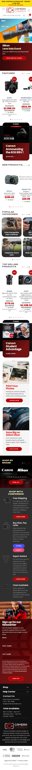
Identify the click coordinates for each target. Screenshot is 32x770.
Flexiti (18, 550)
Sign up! (16, 678)
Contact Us (9, 696)
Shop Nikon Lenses (14, 58)
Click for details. (16, 5)
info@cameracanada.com (12, 704)
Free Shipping (20, 498)
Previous (23, 73)
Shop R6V (10, 157)
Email (4, 638)
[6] (19, 119)
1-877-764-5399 (8, 702)
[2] (12, 119)
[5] (17, 119)
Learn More (11, 354)
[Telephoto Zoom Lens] (12, 247)
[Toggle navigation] (3, 9)
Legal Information (10, 761)
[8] (22, 206)
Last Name (6, 654)
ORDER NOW (14, 400)
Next (28, 73)
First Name (6, 646)
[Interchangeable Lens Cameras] (12, 227)
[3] (14, 119)
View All (16, 482)
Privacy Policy (23, 761)
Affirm (18, 546)
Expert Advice (20, 556)
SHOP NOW (14, 449)
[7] (21, 119)
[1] (10, 119)
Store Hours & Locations (11, 699)
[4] (17, 259)
